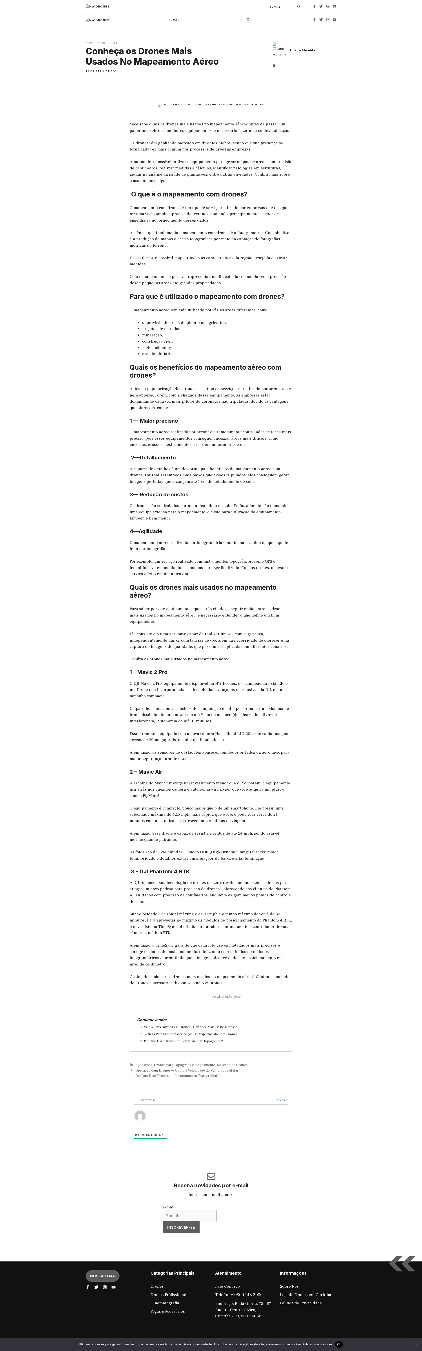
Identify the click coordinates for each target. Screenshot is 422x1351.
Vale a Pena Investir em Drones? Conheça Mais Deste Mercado (190, 1027)
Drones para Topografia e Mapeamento (184, 1065)
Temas (275, 6)
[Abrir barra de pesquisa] (248, 19)
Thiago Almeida (302, 50)
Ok (339, 1344)
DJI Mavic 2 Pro (148, 683)
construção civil (157, 341)
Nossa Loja (102, 1276)
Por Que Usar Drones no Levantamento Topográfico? (183, 1041)
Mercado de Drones (232, 1065)
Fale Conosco (227, 1286)
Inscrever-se (181, 1227)
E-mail (169, 1207)
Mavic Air (163, 783)
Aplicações (143, 1065)
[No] (416, 1344)
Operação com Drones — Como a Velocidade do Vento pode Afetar (186, 1070)
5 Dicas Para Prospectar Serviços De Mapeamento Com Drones (190, 1034)
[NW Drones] (173, 6)
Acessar (282, 1100)
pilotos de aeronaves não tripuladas (215, 401)
